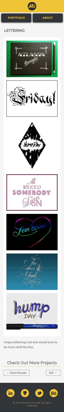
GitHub (25, 393)
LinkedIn (10, 393)
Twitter (39, 393)
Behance (54, 393)
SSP (53, 372)
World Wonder (17, 372)
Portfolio (16, 17)
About (47, 17)
